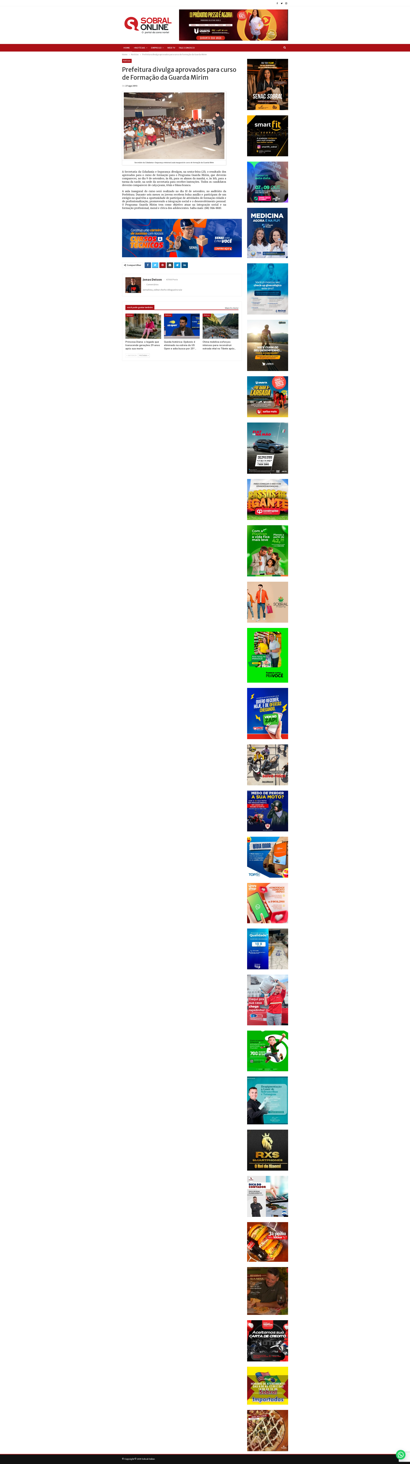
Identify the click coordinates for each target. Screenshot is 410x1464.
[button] (401, 1455)
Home (126, 47)
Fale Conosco (187, 47)
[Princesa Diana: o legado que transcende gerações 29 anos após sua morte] (143, 326)
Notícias (127, 61)
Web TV (171, 47)
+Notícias (139, 47)
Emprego (156, 47)
